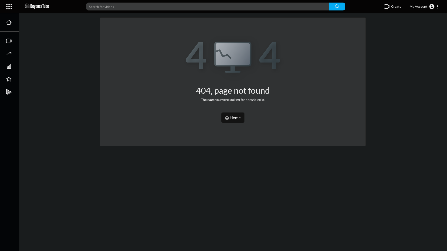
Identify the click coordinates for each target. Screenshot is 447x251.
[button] (424, 6)
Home (235, 117)
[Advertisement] (233, 183)
